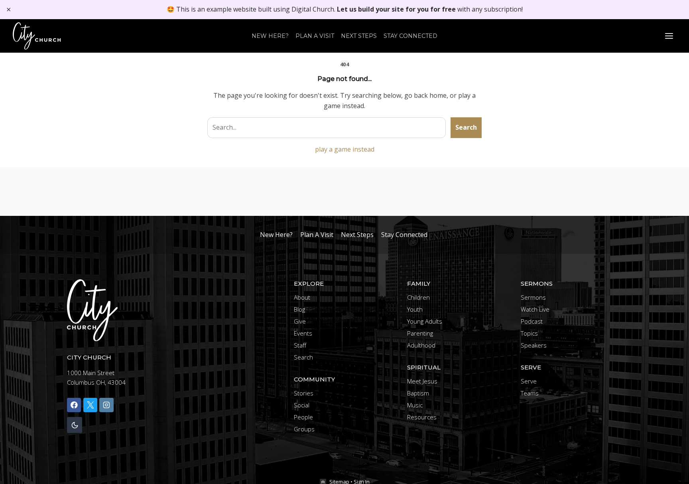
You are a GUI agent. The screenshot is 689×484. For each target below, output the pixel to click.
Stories (303, 393)
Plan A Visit (314, 36)
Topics (529, 333)
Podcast (532, 321)
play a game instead (344, 149)
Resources (422, 417)
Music (415, 405)
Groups (304, 429)
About (302, 297)
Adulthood (421, 345)
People (303, 417)
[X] (90, 405)
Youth (415, 309)
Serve (529, 381)
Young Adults (424, 321)
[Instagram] (106, 405)
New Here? (270, 36)
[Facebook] (74, 405)
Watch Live (535, 309)
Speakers (534, 345)
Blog (299, 309)
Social (301, 405)
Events (303, 333)
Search (466, 127)
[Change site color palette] (74, 425)
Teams (530, 393)
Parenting (420, 333)
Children (418, 297)
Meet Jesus (422, 381)
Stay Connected (410, 36)
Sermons (533, 297)
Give (300, 321)
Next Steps (359, 36)
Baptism (418, 393)
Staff (300, 345)
